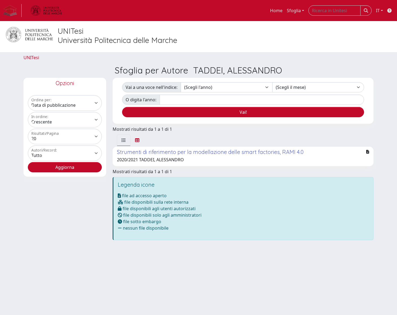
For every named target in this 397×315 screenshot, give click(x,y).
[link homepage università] (46, 10)
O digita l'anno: (141, 100)
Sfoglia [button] (294, 11)
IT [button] (378, 11)
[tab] (123, 140)
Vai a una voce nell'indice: (151, 87)
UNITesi (31, 58)
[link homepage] (12, 10)
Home (276, 11)
